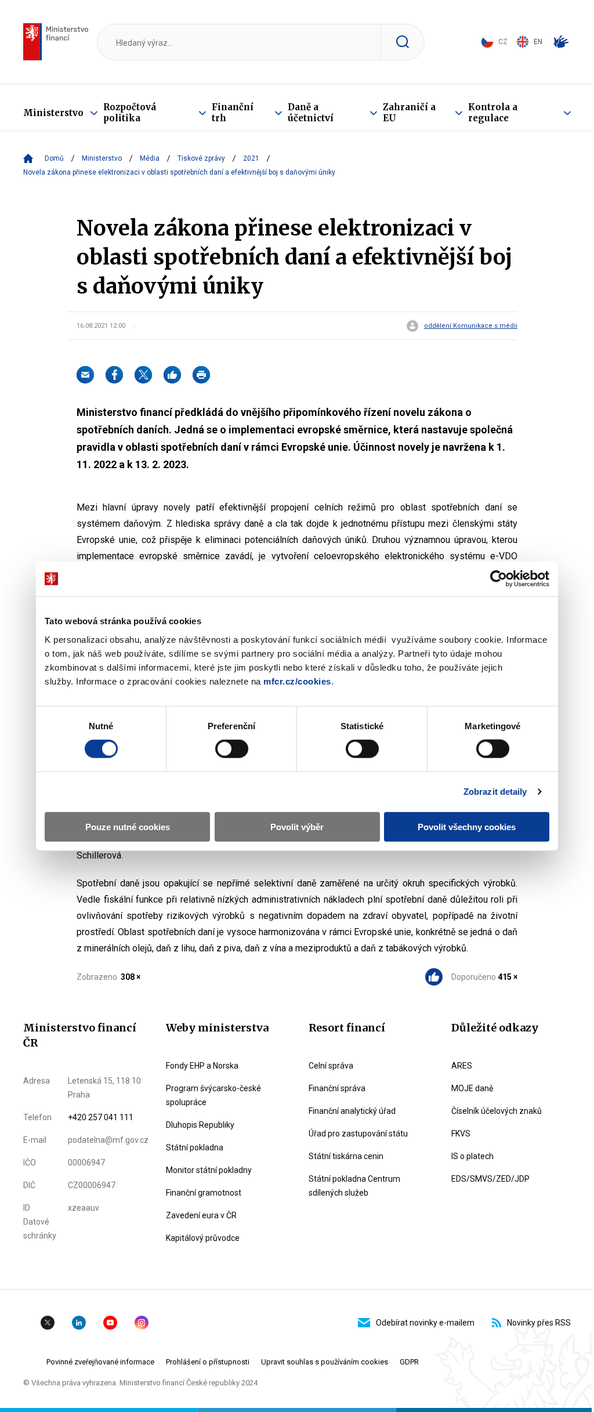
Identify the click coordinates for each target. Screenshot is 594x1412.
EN (538, 42)
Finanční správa (337, 1088)
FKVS (460, 1133)
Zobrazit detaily (495, 791)
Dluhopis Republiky (200, 1124)
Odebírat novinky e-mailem (425, 1322)
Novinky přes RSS (539, 1322)
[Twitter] (143, 374)
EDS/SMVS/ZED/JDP (490, 1178)
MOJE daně (472, 1088)
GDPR (409, 1361)
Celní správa (331, 1065)
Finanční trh (232, 113)
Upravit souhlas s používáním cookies (324, 1361)
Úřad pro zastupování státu (358, 1133)
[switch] (231, 749)
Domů (54, 158)
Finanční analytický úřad (352, 1111)
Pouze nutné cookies (127, 826)
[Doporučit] (172, 374)
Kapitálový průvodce (203, 1238)
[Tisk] (201, 374)
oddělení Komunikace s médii (470, 326)
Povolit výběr (297, 826)
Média (150, 158)
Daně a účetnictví (311, 113)
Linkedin (79, 1323)
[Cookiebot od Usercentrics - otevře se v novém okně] (498, 579)
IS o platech (472, 1156)
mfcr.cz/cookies (297, 681)
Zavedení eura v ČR (201, 1215)
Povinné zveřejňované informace (100, 1361)
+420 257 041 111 (100, 1117)
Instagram (141, 1323)
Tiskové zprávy (201, 158)
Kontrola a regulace (492, 113)
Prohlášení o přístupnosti (207, 1361)
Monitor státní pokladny (209, 1170)
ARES (461, 1065)
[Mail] (85, 374)
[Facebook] (114, 374)
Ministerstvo (53, 112)
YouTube (110, 1323)
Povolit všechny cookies (467, 826)
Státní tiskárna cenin (346, 1156)
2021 (251, 158)
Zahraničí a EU (409, 113)
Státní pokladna (194, 1147)
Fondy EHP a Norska (202, 1065)
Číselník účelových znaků (496, 1111)
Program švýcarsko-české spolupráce (213, 1095)
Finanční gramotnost (203, 1192)
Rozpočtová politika (129, 113)
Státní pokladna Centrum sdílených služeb (354, 1185)
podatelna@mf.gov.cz (108, 1140)
